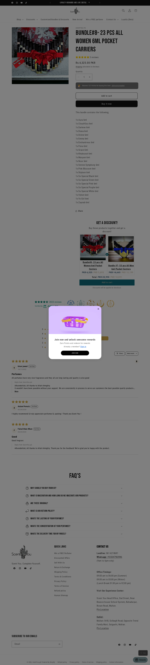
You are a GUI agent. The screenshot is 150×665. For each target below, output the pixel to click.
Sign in (83, 347)
